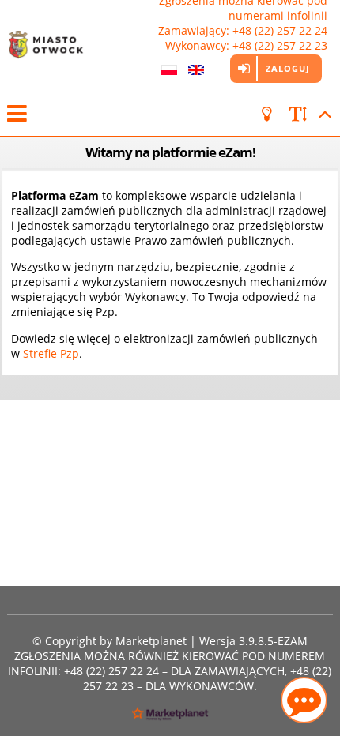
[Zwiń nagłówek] (322, 114)
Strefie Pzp (51, 353)
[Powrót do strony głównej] (54, 46)
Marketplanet (151, 640)
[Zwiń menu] (16, 114)
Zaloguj (288, 68)
